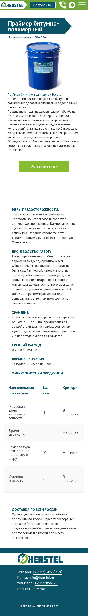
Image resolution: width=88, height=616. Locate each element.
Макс (41, 588)
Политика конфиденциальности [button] (39, 606)
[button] (43, 5)
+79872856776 (46, 583)
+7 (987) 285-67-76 (47, 572)
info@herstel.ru (41, 577)
